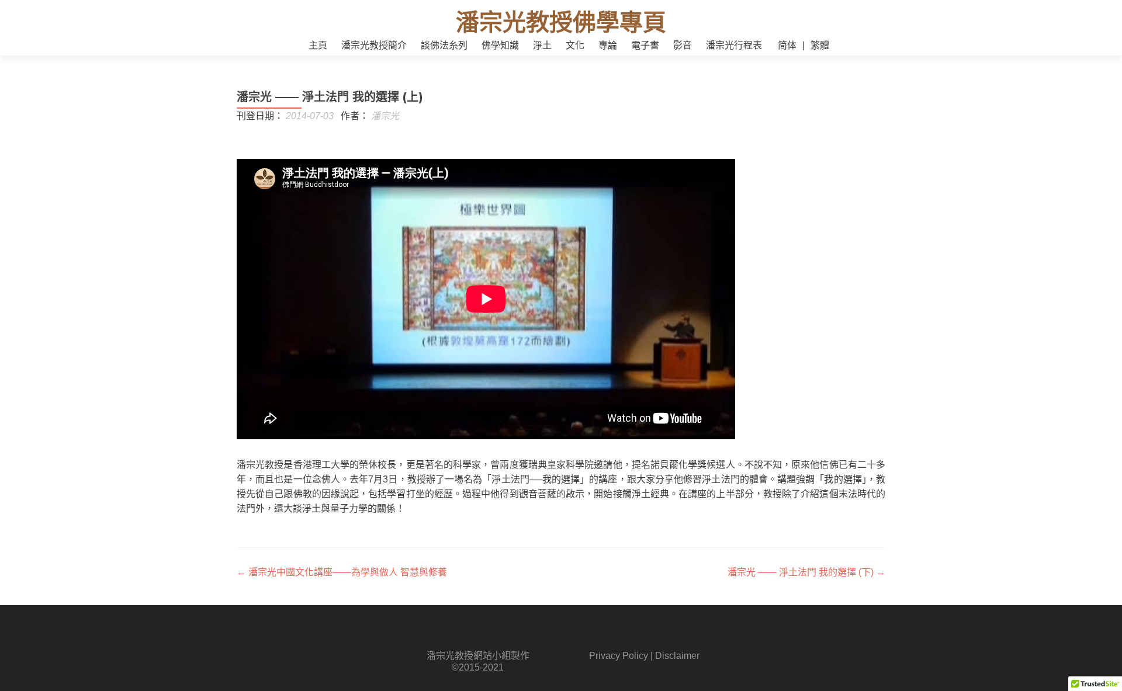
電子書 (645, 45)
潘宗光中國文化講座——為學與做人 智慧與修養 (342, 572)
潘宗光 (385, 116)
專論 (607, 45)
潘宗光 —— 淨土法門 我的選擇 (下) (806, 572)
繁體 (820, 45)
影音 (682, 45)
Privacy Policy (618, 656)
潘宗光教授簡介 (374, 45)
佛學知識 (500, 45)
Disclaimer (677, 656)
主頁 (318, 45)
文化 (575, 45)
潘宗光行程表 (734, 45)
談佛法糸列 (444, 45)
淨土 (542, 45)
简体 (787, 45)
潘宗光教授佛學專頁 (561, 22)
